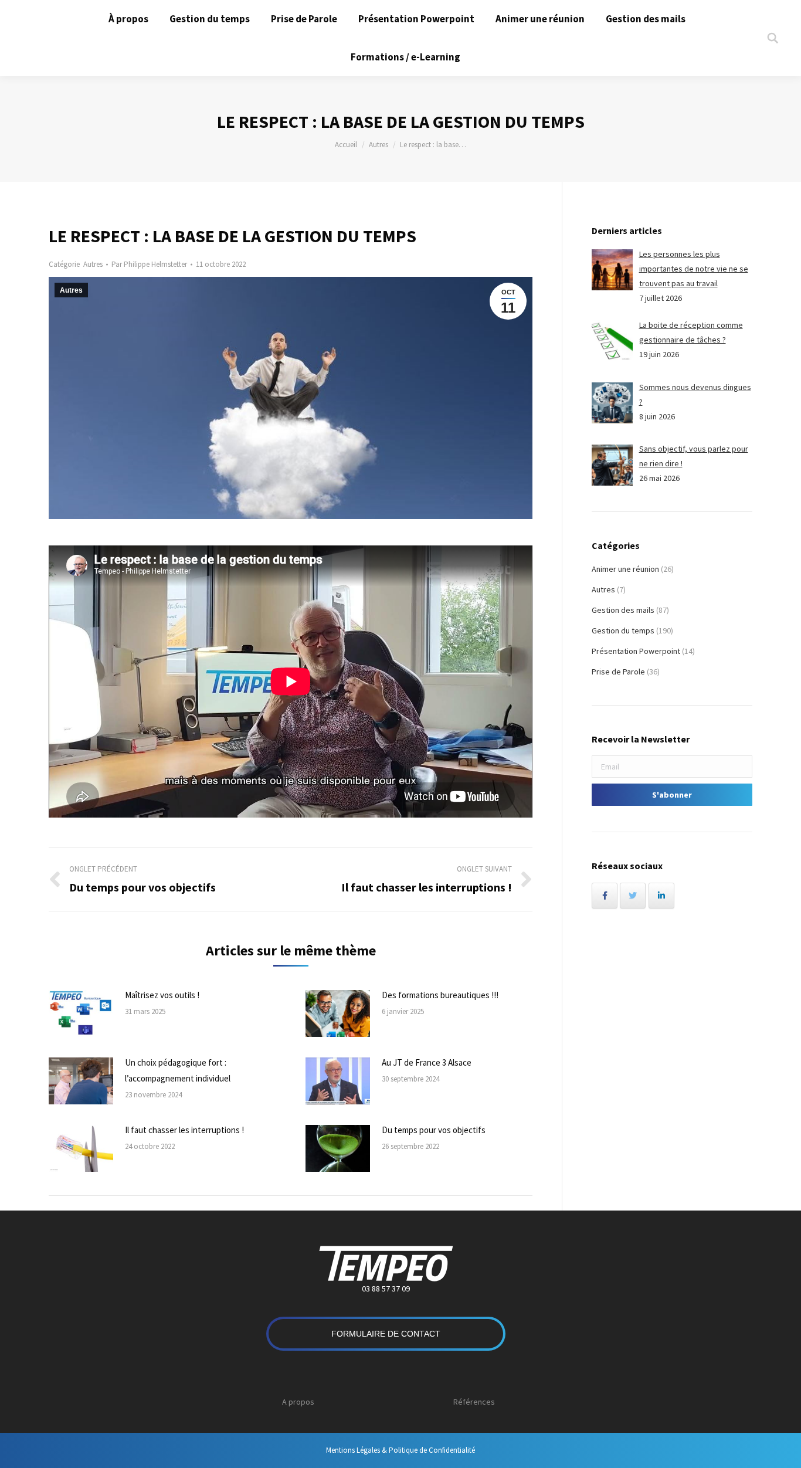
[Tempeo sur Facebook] (604, 895)
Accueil (346, 145)
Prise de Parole (618, 671)
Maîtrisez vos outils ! (162, 995)
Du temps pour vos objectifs (434, 1129)
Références (474, 1401)
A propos (298, 1401)
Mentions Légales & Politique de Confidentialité (400, 1450)
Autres (378, 145)
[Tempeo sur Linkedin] (661, 895)
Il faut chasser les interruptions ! (184, 1129)
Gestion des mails (623, 610)
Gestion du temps (623, 630)
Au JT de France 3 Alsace (426, 1062)
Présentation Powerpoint (636, 651)
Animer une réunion (625, 569)
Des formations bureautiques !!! (440, 995)
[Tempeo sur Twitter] (633, 895)
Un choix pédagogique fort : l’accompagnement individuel (177, 1070)
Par (149, 264)
